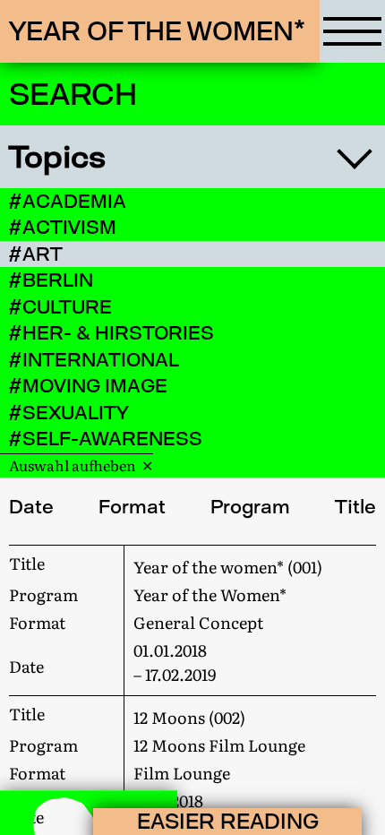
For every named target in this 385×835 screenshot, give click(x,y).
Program (250, 506)
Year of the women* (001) (227, 567)
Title (355, 506)
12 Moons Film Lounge (219, 745)
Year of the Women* (210, 594)
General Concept (198, 622)
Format (132, 506)
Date (31, 506)
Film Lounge (181, 773)
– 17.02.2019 (174, 662)
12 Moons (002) (189, 717)
